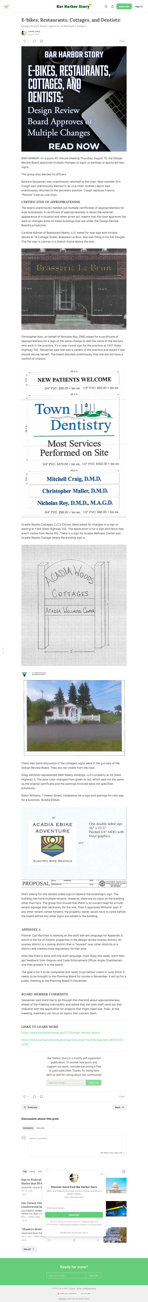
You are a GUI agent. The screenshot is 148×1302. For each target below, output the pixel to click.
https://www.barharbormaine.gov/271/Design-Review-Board (60, 1032)
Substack (62, 1299)
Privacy (72, 1288)
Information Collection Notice (73, 1224)
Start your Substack (68, 1293)
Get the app (86, 1293)
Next (117, 1107)
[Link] (17, 202)
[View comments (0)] (34, 41)
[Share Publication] (112, 6)
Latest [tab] (32, 1171)
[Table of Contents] (3, 651)
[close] (101, 1174)
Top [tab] (24, 1171)
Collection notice (89, 1288)
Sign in (139, 6)
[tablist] (33, 1128)
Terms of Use (88, 1221)
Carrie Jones (34, 32)
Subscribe (124, 6)
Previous (32, 1107)
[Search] (106, 6)
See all (27, 1249)
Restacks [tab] (40, 1128)
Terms (79, 1288)
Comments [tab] (28, 1128)
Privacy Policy (96, 1224)
